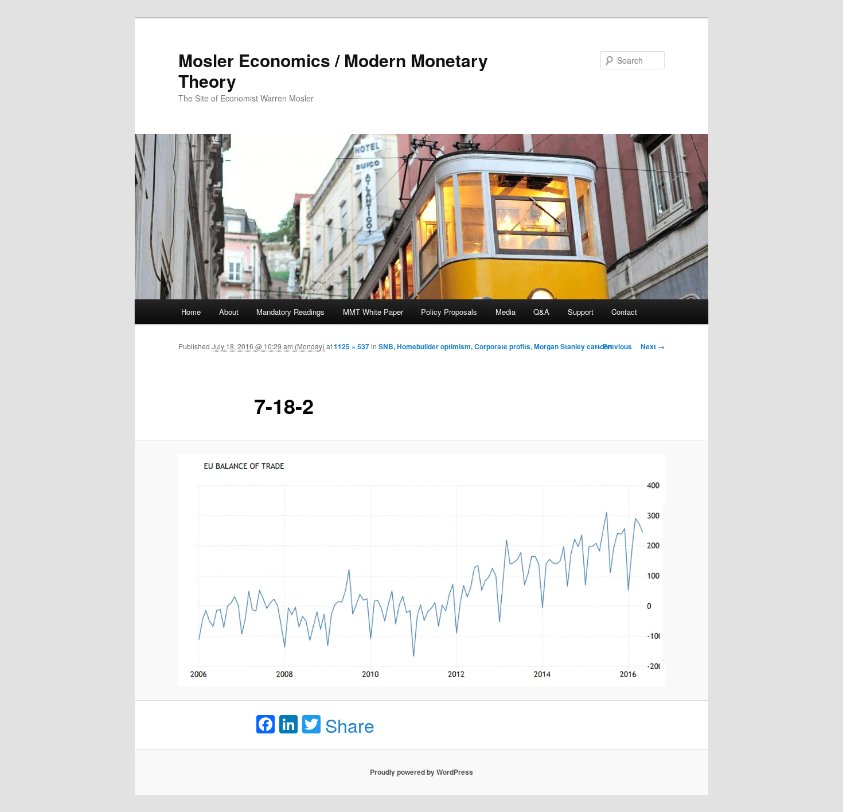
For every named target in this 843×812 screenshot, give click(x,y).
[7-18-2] (421, 570)
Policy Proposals (449, 311)
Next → (653, 346)
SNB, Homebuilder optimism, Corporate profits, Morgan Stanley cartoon (495, 346)
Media (505, 311)
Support (581, 311)
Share (349, 725)
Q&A (541, 311)
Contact (624, 311)
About (229, 311)
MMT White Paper (373, 311)
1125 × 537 (351, 346)
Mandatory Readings (290, 311)
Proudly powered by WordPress (421, 772)
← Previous (613, 346)
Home (191, 311)
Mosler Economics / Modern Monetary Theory (333, 70)
